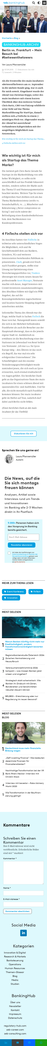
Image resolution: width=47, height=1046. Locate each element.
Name (7, 888)
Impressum (15, 1014)
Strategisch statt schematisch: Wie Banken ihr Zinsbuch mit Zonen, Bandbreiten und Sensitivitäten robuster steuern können (23, 685)
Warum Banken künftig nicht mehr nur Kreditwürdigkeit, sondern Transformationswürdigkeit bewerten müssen (24, 645)
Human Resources (15, 968)
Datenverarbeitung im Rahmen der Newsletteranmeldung (25, 555)
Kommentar (10, 858)
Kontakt (15, 1010)
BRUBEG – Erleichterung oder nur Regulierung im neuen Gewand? (21, 698)
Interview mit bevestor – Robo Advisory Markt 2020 (25, 785)
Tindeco (35, 273)
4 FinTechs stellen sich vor (13, 143)
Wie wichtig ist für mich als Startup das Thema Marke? (23, 139)
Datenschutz (15, 1018)
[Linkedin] (23, 933)
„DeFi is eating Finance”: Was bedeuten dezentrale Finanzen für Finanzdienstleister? (25, 761)
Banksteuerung (15, 960)
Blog (16, 38)
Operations (15, 964)
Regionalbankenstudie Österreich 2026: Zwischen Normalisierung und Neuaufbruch (25, 658)
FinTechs (32, 239)
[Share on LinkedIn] (6, 1042)
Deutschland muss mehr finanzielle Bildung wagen (23, 749)
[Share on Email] (18, 1042)
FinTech (36, 316)
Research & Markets (15, 956)
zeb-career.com (15, 1029)
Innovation (12, 598)
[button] (44, 3)
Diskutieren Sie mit (23, 433)
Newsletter (15, 1006)
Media (14, 980)
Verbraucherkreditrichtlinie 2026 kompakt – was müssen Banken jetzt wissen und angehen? (23, 671)
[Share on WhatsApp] (41, 1042)
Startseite (7, 38)
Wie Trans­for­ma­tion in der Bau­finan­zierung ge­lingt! (23, 794)
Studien (15, 984)
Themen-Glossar (15, 972)
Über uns (15, 1002)
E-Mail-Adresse (11, 899)
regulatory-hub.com (15, 1025)
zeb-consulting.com (15, 1033)
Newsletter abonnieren (21, 545)
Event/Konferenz (15, 591)
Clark (19, 262)
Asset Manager (24, 280)
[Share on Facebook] (29, 1042)
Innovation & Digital (15, 952)
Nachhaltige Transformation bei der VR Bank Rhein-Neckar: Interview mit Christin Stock (24, 773)
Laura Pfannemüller (16, 64)
